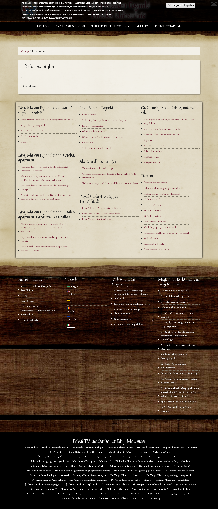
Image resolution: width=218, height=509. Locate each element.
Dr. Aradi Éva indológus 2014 (176, 296)
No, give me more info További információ (47, 18)
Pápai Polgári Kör (181, 489)
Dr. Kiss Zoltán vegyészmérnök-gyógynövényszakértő (82, 470)
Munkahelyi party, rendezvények (160, 227)
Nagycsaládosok (140, 489)
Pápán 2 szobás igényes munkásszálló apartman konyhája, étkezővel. (44, 248)
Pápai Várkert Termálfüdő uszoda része (102, 208)
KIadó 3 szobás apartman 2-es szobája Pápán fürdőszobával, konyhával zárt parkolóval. (42, 178)
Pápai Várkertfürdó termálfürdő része (101, 213)
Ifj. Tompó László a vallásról (115, 484)
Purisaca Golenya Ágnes (120, 447)
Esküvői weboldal (29, 320)
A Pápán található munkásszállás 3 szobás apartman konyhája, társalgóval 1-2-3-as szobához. (46, 196)
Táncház (103, 498)
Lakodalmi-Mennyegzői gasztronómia (163, 188)
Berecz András (30, 447)
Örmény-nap (153, 498)
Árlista (142, 26)
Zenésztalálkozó (120, 498)
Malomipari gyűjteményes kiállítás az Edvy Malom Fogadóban (169, 121)
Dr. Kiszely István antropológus (88, 447)
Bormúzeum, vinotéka (155, 145)
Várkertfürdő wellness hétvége (97, 168)
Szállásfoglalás (70, 26)
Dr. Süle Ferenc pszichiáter (174, 301)
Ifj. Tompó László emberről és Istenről (152, 484)
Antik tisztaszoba (30, 136)
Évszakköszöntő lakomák (156, 249)
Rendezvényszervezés (92, 125)
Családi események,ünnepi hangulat (162, 193)
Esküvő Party (27, 301)
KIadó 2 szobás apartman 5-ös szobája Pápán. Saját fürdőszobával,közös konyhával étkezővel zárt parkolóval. (46, 227)
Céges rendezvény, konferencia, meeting (102, 136)
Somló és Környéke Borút (55, 447)
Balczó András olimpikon (174, 307)
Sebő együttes (57, 452)
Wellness (25, 141)
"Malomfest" (105, 461)
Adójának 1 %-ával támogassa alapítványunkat (129, 311)
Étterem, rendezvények (155, 182)
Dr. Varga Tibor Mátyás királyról (89, 475)
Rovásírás (193, 447)
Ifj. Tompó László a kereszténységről (42, 484)
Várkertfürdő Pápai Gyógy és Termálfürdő (36, 288)
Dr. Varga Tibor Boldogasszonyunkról (49, 475)
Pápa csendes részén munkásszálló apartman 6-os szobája (45, 239)
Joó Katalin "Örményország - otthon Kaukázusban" (179, 380)
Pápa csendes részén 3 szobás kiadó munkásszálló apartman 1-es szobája (45, 168)
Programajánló (160, 489)
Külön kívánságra (152, 210)
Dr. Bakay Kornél (182, 466)
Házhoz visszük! (152, 199)
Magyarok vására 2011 (148, 447)
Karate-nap (36, 489)
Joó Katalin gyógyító (186, 484)
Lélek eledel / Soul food (156, 221)
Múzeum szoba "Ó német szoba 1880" (162, 134)
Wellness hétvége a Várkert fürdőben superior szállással (110, 183)
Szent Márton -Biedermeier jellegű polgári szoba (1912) (48, 119)
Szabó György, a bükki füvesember (86, 452)
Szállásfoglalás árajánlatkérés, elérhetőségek (104, 120)
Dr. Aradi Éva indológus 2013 (176, 290)
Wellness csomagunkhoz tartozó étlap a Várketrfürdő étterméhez (109, 175)
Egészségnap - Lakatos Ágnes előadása (176, 408)
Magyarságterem (152, 162)
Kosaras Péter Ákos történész (61, 489)
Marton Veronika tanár (91, 489)
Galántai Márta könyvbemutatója (172, 479)
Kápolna (148, 140)
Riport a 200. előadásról (39, 493)
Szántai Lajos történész (119, 452)
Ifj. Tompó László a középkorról (80, 484)
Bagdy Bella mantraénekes (92, 466)
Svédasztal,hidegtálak (154, 244)
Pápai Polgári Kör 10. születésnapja (113, 456)
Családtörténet (151, 156)
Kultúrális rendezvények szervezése (132, 303)
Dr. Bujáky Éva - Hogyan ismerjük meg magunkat (178, 324)
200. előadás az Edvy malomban (174, 461)
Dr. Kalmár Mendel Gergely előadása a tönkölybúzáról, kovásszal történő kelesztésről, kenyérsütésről (180, 392)
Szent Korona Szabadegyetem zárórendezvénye (159, 456)
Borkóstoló (88, 142)
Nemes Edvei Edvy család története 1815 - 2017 (179, 346)
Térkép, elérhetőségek (110, 26)
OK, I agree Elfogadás (181, 5)
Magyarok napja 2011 (173, 447)
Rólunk (43, 26)
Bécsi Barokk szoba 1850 (33, 130)
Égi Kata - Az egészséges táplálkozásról (173, 365)
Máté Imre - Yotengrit (83, 461)
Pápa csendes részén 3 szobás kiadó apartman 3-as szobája (45, 187)
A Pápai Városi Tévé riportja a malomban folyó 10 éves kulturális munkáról (131, 294)
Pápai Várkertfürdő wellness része (99, 219)
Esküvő (148, 479)
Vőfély (24, 295)
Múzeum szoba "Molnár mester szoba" (162, 129)
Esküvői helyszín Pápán (93, 131)
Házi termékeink (152, 204)
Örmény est (138, 498)
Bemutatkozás (89, 114)
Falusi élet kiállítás (153, 151)
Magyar (74, 286)
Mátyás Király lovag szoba (33, 125)
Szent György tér (123, 318)
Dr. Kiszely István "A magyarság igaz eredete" (137, 470)
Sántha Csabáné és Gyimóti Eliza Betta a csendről (126, 493)
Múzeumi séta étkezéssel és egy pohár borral (166, 232)
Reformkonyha (151, 238)
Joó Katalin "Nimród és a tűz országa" (180, 373)
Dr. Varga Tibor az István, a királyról (88, 479)
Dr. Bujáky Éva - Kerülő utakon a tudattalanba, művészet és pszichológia (177, 335)
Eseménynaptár (168, 26)
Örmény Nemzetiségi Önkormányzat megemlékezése (65, 456)
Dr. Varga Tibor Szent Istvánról (126, 475)
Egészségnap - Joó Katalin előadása (179, 401)
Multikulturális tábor (117, 489)
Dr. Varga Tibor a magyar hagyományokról (168, 475)
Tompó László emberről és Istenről (78, 498)
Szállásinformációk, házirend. (96, 148)
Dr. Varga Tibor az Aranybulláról (49, 479)
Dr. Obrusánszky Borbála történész (152, 452)
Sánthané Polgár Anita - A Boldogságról (174, 356)
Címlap (25, 51)
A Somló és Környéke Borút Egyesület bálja (52, 466)
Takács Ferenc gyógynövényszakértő (50, 461)
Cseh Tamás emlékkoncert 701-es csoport (177, 314)
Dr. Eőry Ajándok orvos (39, 470)
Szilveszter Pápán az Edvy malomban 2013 (76, 493)
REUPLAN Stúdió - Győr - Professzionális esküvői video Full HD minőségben (40, 310)
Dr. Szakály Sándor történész (179, 470)
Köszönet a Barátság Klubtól (128, 324)
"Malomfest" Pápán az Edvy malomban (134, 461)
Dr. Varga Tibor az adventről (125, 479)
